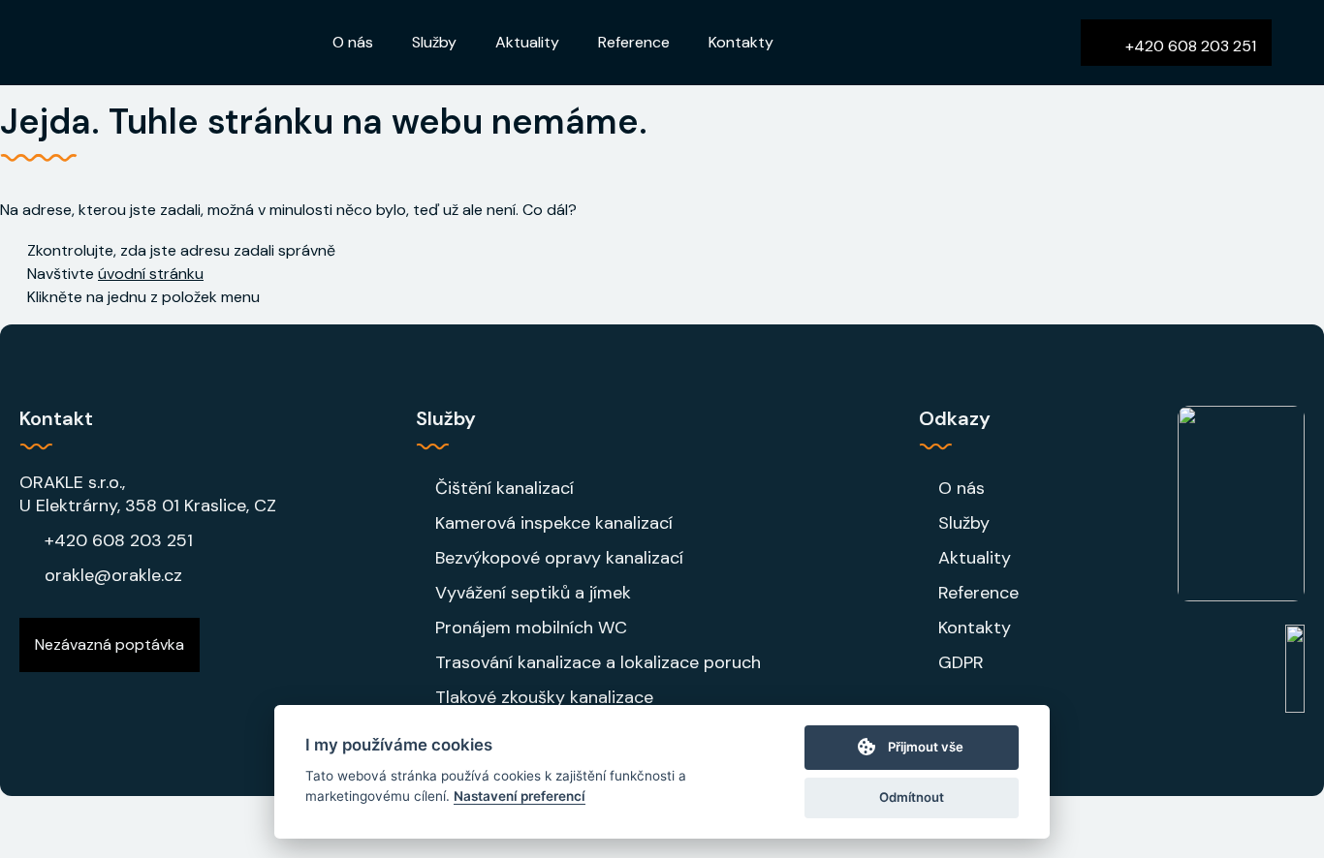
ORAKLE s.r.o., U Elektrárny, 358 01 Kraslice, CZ (147, 494)
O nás (352, 42)
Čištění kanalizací (504, 488)
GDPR (961, 662)
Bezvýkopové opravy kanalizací (559, 557)
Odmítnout (911, 797)
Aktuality (527, 42)
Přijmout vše (925, 746)
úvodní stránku (151, 273)
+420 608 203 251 (119, 540)
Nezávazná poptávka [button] (109, 644)
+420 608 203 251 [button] (1188, 46)
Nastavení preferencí (519, 796)
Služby (434, 42)
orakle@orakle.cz (113, 575)
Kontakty (741, 42)
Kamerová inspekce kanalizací (554, 523)
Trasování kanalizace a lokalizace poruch (598, 662)
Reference (634, 42)
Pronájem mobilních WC (531, 627)
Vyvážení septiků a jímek (533, 592)
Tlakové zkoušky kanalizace (544, 697)
